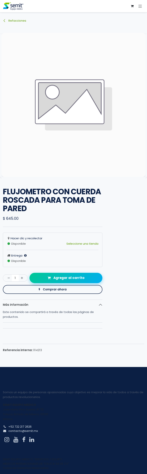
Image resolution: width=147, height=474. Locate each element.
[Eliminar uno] (7, 278)
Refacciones (17, 21)
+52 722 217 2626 (20, 427)
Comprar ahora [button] (54, 289)
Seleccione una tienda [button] (82, 244)
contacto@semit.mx (23, 431)
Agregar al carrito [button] (68, 277)
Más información (15, 305)
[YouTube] (15, 439)
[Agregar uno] (23, 278)
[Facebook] (23, 439)
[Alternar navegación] (140, 6)
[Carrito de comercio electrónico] (132, 6)
